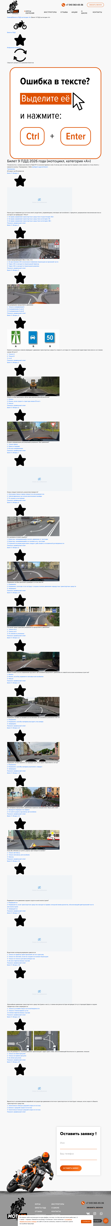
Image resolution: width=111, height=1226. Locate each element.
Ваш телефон (67, 1153)
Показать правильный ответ (16, 223)
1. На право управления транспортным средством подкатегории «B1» (30, 217)
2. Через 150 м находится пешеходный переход (23, 264)
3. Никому (10, 857)
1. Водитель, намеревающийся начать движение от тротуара (27, 539)
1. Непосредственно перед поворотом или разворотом (25, 494)
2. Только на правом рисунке (16, 1056)
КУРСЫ (37, 1204)
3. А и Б (9, 358)
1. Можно (10, 399)
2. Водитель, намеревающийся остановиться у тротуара (26, 541)
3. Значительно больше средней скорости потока (23, 1110)
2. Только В (10, 356)
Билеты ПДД (11, 32)
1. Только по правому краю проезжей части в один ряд (25, 954)
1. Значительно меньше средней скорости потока (23, 1105)
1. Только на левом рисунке (16, 1053)
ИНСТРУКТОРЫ (57, 1204)
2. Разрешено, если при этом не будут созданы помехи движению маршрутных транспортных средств (41, 586)
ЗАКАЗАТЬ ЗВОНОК (95, 5)
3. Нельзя (10, 403)
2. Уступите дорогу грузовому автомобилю (21, 812)
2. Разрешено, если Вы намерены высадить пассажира (25, 721)
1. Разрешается (12, 902)
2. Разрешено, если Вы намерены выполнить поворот (24, 767)
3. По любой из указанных (15, 633)
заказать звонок (95, 1207)
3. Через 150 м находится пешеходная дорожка (23, 266)
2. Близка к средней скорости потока (19, 1107)
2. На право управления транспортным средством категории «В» (28, 219)
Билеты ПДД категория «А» (22, 17)
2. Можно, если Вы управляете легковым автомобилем (25, 676)
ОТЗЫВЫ (38, 1211)
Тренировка (11, 169)
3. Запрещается (12, 909)
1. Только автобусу (13, 853)
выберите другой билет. (40, 167)
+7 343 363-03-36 (74, 5)
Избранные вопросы (14, 47)
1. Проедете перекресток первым (18, 810)
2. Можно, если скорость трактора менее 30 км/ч (23, 401)
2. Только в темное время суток (17, 1010)
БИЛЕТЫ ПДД (40, 1208)
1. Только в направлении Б (15, 307)
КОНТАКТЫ (56, 1211)
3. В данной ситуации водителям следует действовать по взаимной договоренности (35, 543)
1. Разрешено (11, 584)
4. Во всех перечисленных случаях (18, 961)
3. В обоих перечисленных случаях (18, 1013)
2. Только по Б (11, 631)
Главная (9, 17)
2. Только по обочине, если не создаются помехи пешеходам (27, 956)
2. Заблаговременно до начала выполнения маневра (24, 496)
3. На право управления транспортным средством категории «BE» (29, 221)
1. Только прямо (12, 444)
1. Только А (10, 354)
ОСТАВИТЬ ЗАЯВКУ (70, 1168)
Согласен (86, 1221)
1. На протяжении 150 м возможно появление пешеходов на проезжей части (32, 262)
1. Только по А (11, 629)
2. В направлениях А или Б (15, 309)
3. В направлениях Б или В (15, 311)
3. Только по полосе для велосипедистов (21, 959)
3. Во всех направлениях (15, 448)
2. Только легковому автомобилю (18, 855)
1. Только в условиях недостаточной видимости (23, 1008)
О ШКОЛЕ (55, 1208)
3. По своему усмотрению (16, 498)
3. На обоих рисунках (14, 1058)
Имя (62, 1143)
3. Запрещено (11, 588)
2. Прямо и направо (13, 446)
